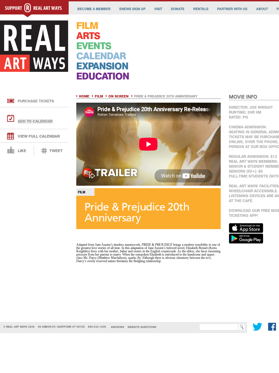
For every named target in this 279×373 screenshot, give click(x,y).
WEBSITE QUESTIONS (142, 327)
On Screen (118, 96)
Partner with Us (232, 8)
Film (99, 96)
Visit (158, 8)
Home (84, 96)
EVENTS (93, 46)
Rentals (200, 8)
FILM (87, 25)
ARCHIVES (117, 327)
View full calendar (39, 136)
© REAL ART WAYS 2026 (19, 326)
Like (22, 151)
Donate (177, 8)
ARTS (88, 36)
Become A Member (94, 8)
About (262, 8)
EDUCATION (102, 76)
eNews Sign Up (132, 8)
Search (191, 327)
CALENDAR (101, 56)
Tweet (56, 151)
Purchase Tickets (36, 101)
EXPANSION (102, 66)
